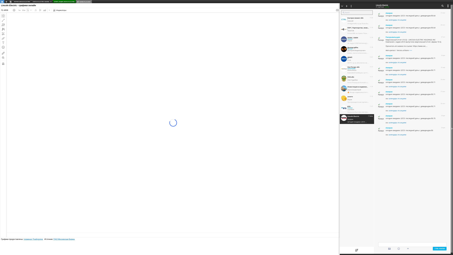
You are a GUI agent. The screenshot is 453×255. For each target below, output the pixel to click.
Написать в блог (85, 1)
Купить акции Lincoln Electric (64, 1)
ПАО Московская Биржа (64, 239)
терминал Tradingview (33, 239)
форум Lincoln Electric (22, 1)
